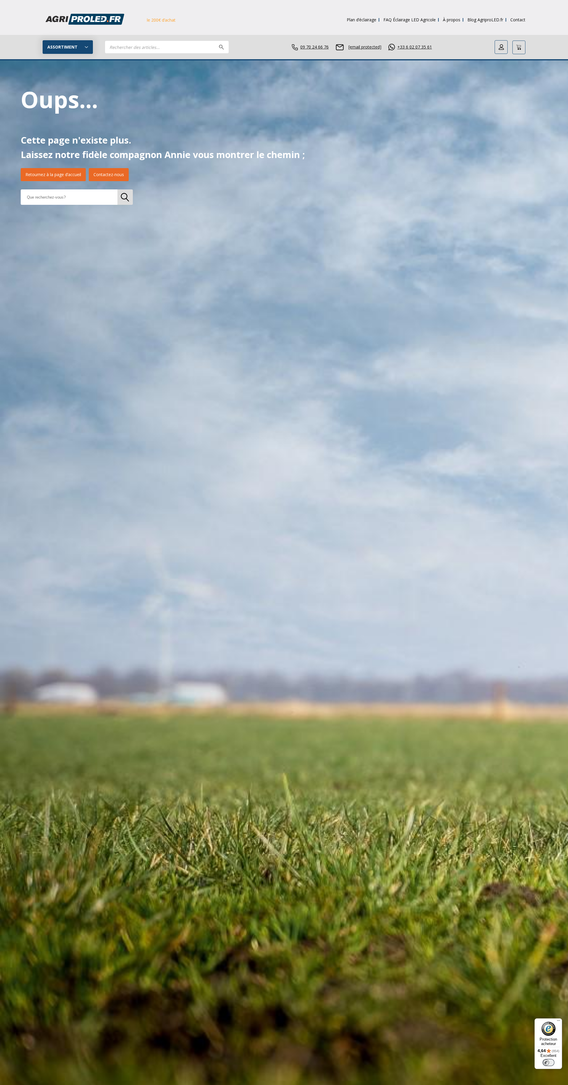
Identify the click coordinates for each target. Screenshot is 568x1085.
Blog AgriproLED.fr (485, 19)
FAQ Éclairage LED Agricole (409, 19)
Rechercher (221, 47)
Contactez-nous (108, 174)
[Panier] (518, 47)
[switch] (548, 1062)
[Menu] (558, 1022)
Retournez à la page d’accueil (53, 174)
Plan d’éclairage (361, 19)
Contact (517, 19)
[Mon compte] (501, 47)
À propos (451, 19)
